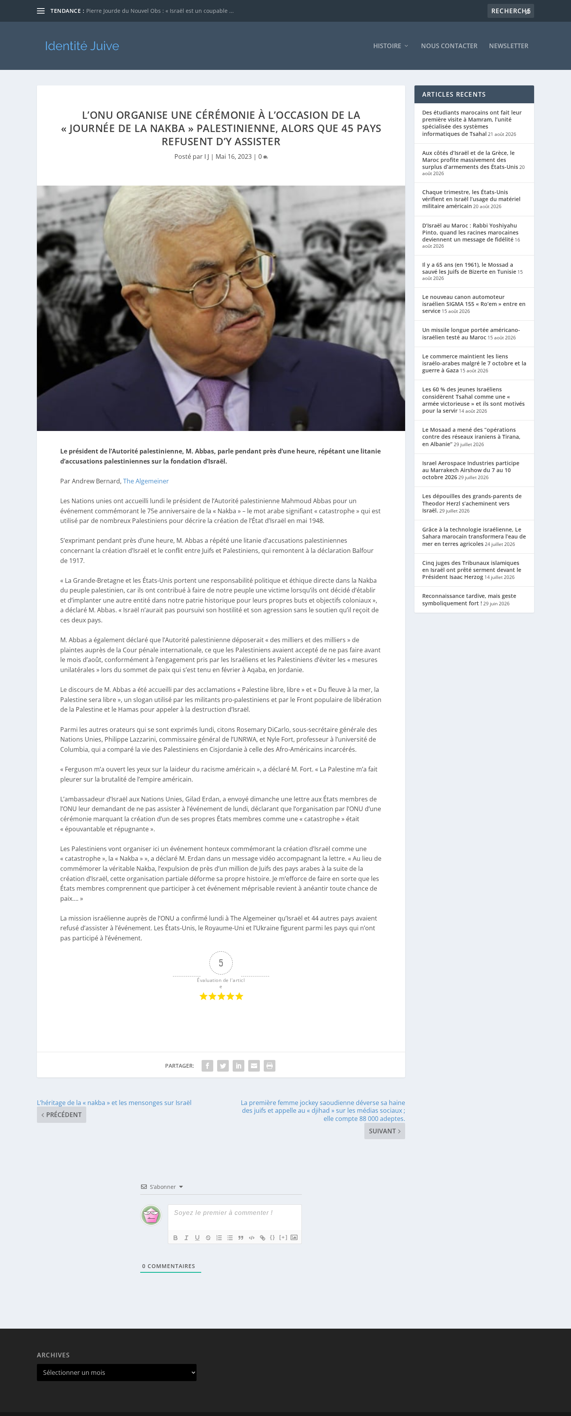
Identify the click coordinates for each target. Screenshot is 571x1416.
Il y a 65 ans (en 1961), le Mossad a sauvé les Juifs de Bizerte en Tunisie (469, 268)
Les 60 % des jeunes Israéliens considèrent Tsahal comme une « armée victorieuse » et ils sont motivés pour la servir (473, 400)
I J (206, 156)
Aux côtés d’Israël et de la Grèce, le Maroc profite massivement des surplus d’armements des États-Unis (470, 159)
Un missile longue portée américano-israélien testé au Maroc (471, 333)
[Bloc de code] (251, 1237)
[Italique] (186, 1237)
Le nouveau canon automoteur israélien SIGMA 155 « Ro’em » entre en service (474, 303)
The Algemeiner (146, 481)
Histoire (387, 46)
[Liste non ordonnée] (230, 1237)
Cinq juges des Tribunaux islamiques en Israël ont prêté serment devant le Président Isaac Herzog (471, 569)
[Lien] (262, 1237)
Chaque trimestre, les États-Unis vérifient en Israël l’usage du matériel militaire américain (471, 199)
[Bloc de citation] (240, 1237)
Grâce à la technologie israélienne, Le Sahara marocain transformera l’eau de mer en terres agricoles (474, 536)
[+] (283, 1237)
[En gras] (175, 1237)
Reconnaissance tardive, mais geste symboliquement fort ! (469, 599)
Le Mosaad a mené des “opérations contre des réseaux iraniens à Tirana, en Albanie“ (471, 436)
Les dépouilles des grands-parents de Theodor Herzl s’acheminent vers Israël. (472, 503)
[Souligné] (197, 1237)
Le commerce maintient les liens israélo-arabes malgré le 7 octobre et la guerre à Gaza (474, 363)
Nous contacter (449, 46)
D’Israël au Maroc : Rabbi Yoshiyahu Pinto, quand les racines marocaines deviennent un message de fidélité (470, 232)
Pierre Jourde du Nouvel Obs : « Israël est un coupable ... (160, 10)
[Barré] (208, 1237)
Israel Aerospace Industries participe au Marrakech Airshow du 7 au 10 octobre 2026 (470, 470)
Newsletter (508, 46)
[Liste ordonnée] (219, 1237)
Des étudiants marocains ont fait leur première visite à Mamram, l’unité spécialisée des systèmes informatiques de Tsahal (472, 123)
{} (272, 1237)
